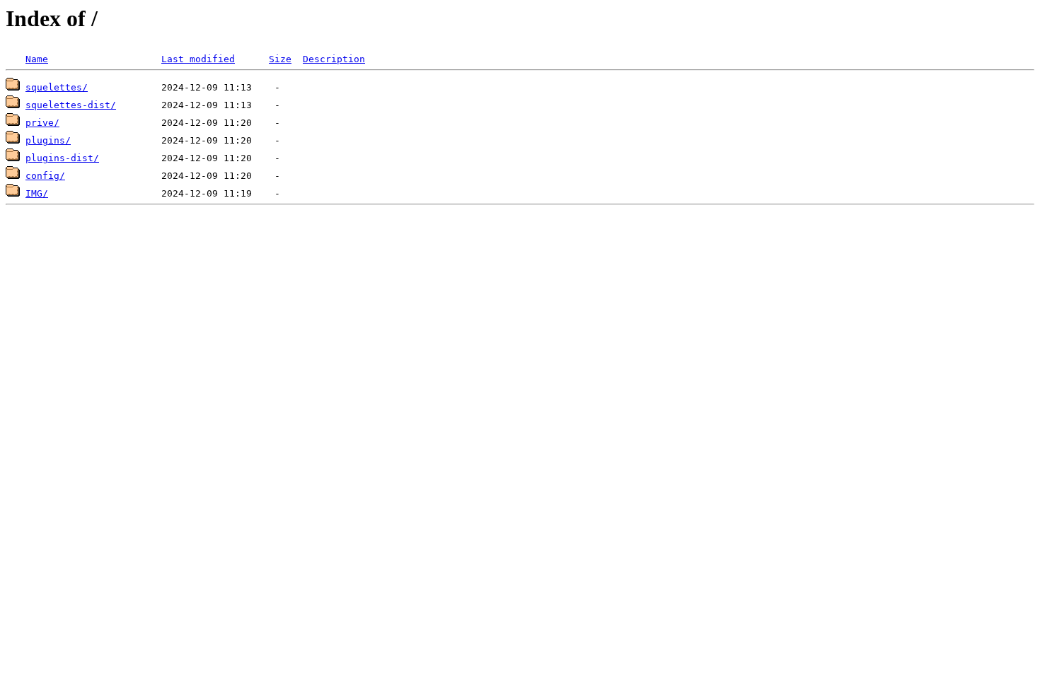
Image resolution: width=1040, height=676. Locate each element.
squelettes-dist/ (70, 105)
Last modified (198, 59)
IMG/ (36, 193)
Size (280, 59)
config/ (45, 175)
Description (334, 59)
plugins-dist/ (62, 158)
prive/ (42, 122)
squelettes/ (56, 87)
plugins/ (48, 140)
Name (36, 59)
